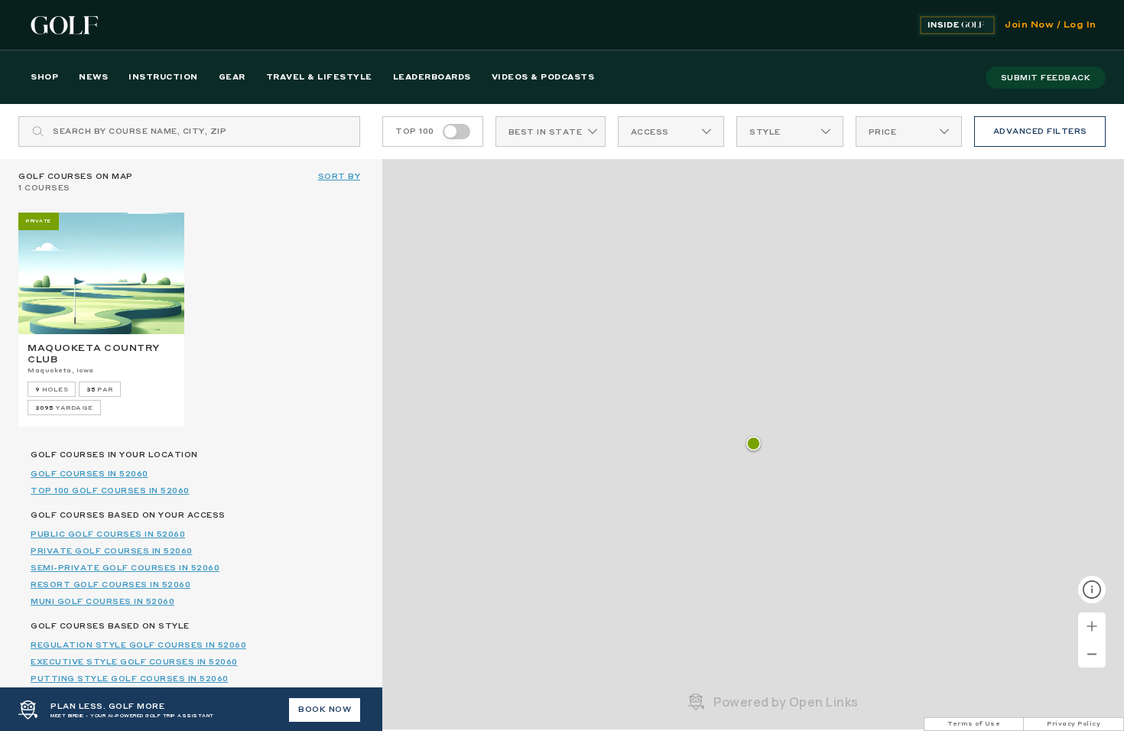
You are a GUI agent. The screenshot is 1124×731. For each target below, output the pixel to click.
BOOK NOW (324, 709)
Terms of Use (973, 724)
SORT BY (339, 176)
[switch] (456, 131)
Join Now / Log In (1050, 25)
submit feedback (1046, 78)
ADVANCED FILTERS (1040, 131)
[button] (753, 444)
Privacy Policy (1073, 724)
